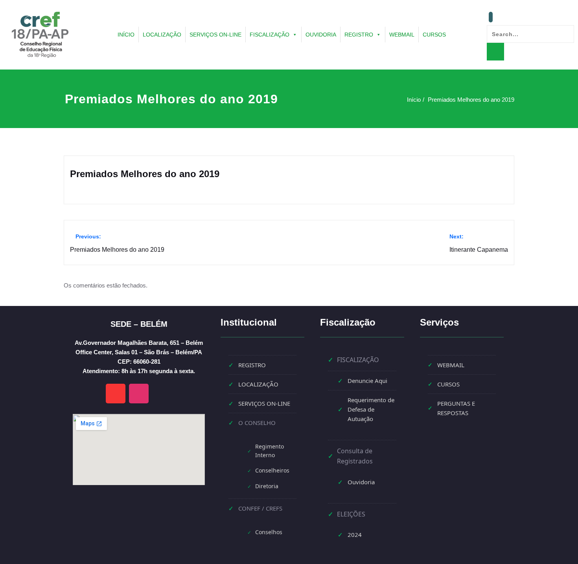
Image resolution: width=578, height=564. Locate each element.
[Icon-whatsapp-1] (162, 393)
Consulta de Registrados (355, 456)
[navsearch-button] (491, 17)
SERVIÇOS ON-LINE (215, 34)
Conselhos (268, 532)
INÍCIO (126, 34)
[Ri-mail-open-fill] (115, 393)
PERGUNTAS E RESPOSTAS (456, 408)
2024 (355, 534)
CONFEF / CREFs (260, 508)
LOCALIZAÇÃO (162, 34)
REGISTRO (358, 34)
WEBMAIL (401, 34)
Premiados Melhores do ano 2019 (471, 99)
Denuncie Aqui (367, 381)
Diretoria (266, 486)
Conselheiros (272, 470)
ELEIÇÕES (351, 514)
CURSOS (434, 34)
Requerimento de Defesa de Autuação (371, 409)
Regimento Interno (269, 451)
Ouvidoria (361, 482)
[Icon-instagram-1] (139, 393)
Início (414, 99)
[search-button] (495, 51)
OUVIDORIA (321, 34)
